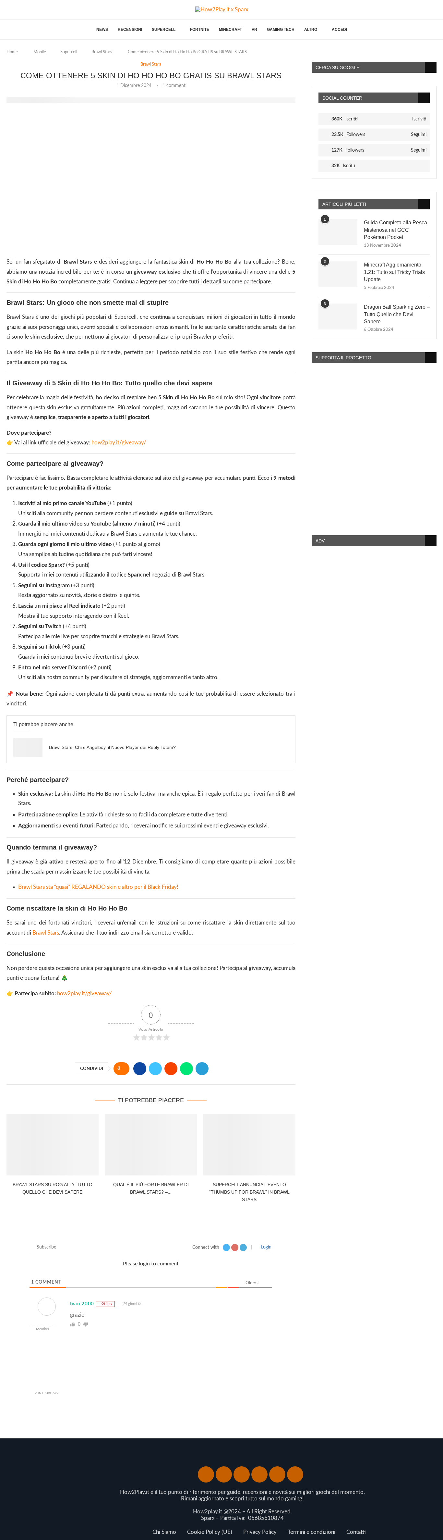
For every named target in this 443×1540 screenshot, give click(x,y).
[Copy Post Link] (217, 1068)
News (102, 29)
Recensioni (130, 29)
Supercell (163, 29)
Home (12, 52)
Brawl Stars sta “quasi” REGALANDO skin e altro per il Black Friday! (98, 887)
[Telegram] (47, 10)
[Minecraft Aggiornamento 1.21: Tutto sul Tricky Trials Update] (337, 274)
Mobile (39, 52)
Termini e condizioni (311, 1532)
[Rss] (295, 1474)
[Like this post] (124, 1068)
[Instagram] (16, 10)
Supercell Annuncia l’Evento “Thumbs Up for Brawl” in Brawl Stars (249, 1192)
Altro (310, 29)
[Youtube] (24, 10)
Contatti (356, 1532)
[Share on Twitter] (155, 1068)
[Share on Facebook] (139, 1068)
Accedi (339, 29)
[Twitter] (8, 10)
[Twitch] (40, 10)
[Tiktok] (55, 10)
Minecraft (230, 29)
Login (265, 1247)
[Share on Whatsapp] (186, 1068)
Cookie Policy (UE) (209, 1532)
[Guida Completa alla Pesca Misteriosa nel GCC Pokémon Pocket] (337, 232)
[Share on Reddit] (170, 1068)
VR (254, 29)
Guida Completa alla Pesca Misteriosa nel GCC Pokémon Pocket (395, 230)
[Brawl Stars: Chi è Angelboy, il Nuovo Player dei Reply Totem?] (27, 747)
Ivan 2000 (82, 1303)
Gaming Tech (280, 29)
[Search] (433, 10)
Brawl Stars (101, 52)
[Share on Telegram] (202, 1068)
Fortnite (199, 29)
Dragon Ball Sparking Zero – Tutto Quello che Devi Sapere (397, 314)
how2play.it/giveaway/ (118, 442)
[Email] (32, 10)
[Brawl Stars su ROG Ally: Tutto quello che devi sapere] (52, 1144)
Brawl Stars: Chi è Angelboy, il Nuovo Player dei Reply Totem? (112, 747)
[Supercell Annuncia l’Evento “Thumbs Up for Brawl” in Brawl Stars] (249, 1144)
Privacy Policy (260, 1532)
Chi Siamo (164, 1532)
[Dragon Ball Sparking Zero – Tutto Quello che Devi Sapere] (337, 316)
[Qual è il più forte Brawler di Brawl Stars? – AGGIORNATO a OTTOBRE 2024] (151, 1144)
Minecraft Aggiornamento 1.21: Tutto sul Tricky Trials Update (394, 272)
